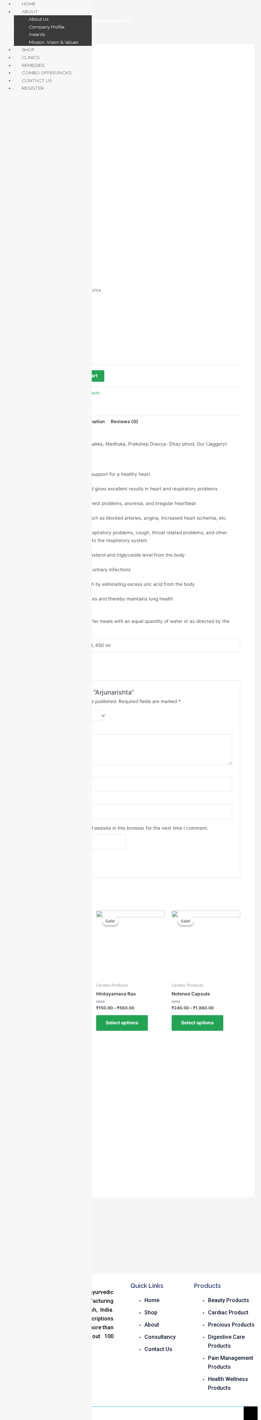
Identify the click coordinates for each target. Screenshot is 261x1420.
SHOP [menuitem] (28, 49)
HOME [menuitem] (29, 3)
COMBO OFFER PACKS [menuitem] (46, 72)
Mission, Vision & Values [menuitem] (53, 42)
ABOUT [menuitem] (30, 11)
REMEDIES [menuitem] (33, 65)
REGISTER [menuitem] (33, 88)
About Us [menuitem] (38, 19)
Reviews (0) (124, 421)
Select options (122, 1022)
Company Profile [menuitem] (46, 27)
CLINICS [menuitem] (30, 57)
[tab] (124, 422)
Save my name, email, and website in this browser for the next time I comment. (121, 828)
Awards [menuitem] (37, 34)
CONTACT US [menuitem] (37, 80)
